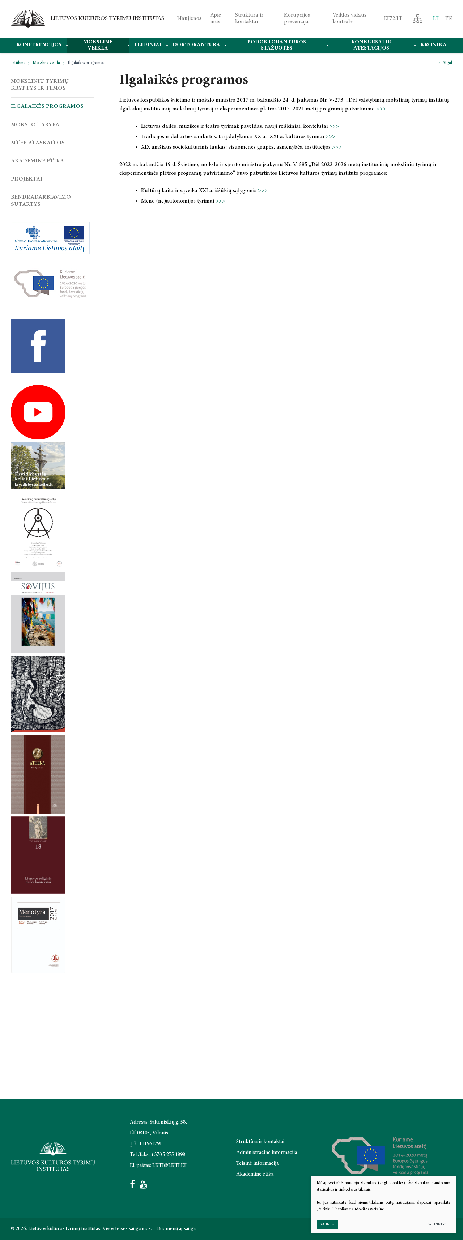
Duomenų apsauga (176, 1228)
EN (448, 18)
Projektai (26, 179)
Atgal (447, 63)
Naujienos (189, 18)
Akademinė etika (37, 161)
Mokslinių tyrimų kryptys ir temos (40, 84)
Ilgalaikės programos (47, 106)
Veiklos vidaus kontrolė (349, 18)
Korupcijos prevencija (297, 18)
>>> (381, 109)
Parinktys (437, 1224)
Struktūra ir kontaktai (249, 18)
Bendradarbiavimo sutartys (41, 200)
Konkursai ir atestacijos (371, 45)
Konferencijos (38, 45)
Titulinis (18, 63)
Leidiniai (148, 45)
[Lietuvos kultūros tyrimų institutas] (28, 19)
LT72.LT (393, 18)
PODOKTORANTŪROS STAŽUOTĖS (276, 45)
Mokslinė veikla (97, 45)
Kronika (433, 45)
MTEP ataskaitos (38, 143)
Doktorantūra (196, 45)
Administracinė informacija (266, 1152)
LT (436, 18)
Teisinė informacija (257, 1163)
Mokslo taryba (35, 125)
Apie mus (215, 18)
